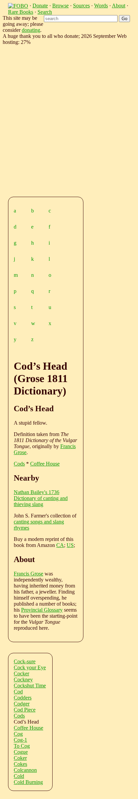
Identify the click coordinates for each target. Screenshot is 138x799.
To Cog (22, 746)
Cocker (21, 673)
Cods (19, 464)
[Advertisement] (69, 120)
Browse (60, 5)
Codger (21, 703)
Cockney (23, 679)
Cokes (20, 764)
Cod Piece (25, 710)
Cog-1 (20, 740)
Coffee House (45, 464)
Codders (22, 697)
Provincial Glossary (42, 610)
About (118, 5)
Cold (19, 776)
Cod (18, 691)
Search (45, 12)
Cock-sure (25, 661)
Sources (81, 5)
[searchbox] (81, 18)
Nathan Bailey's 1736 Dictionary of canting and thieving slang (41, 498)
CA (60, 545)
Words (101, 5)
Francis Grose (28, 573)
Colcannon (25, 770)
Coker (20, 758)
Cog (18, 734)
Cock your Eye (30, 667)
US (70, 545)
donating (31, 30)
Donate (40, 5)
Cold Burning (28, 782)
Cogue (21, 752)
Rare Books (20, 12)
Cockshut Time (30, 685)
